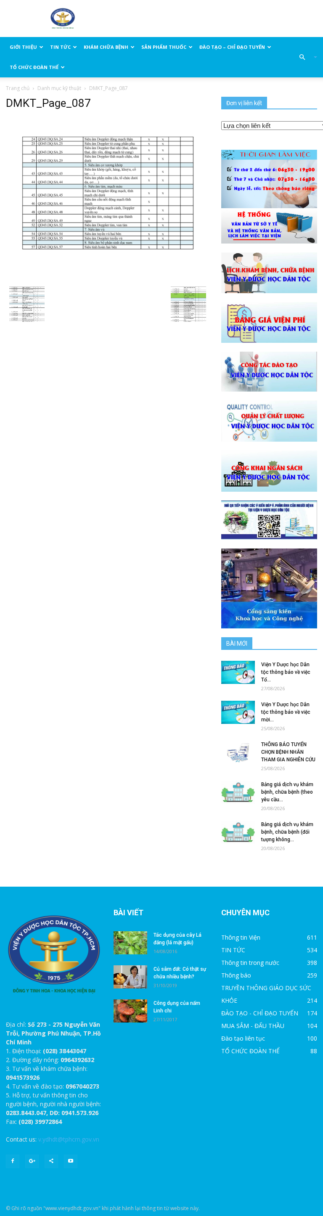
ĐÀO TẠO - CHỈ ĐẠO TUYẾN (259, 1013)
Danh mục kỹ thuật (59, 88)
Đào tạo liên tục (243, 1038)
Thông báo (236, 975)
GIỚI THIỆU (23, 47)
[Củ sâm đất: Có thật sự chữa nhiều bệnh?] (130, 976)
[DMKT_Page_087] (107, 196)
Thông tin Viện (240, 937)
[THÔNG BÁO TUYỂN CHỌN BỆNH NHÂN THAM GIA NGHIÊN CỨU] (238, 752)
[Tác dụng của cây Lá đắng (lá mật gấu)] (130, 942)
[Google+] (32, 1161)
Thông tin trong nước (250, 963)
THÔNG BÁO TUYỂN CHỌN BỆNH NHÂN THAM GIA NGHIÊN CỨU (288, 752)
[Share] (51, 1161)
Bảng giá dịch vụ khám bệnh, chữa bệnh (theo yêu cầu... (287, 792)
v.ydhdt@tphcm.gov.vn (68, 1139)
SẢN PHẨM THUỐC (163, 47)
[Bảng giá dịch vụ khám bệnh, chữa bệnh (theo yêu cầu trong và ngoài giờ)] (238, 792)
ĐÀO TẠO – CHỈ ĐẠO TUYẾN (232, 47)
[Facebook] (12, 1161)
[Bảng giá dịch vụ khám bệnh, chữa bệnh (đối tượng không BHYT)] (238, 832)
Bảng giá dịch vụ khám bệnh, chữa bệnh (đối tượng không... (287, 831)
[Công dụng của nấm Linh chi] (130, 1011)
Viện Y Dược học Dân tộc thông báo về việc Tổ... (285, 672)
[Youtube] (70, 1161)
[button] (304, 57)
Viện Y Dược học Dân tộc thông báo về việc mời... (285, 712)
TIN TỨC (60, 47)
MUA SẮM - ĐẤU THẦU (252, 1026)
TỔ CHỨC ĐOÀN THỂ (34, 67)
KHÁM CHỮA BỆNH (106, 47)
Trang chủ (17, 88)
